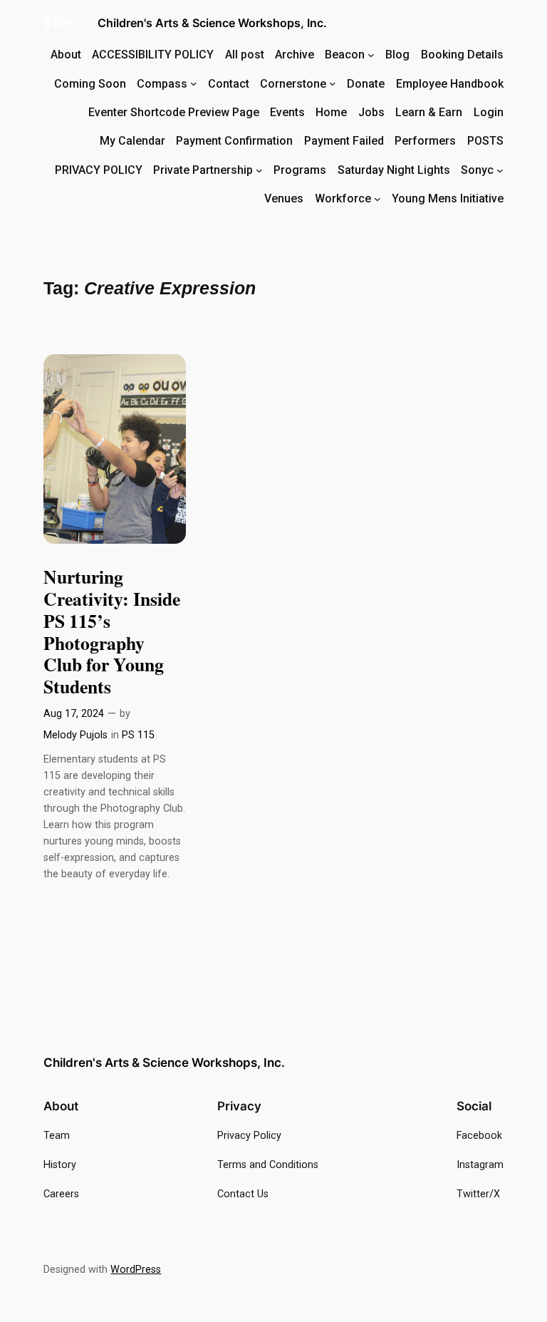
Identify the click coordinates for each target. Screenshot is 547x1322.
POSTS (485, 141)
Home (331, 112)
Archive (294, 54)
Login (489, 112)
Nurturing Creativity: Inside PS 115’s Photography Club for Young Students (111, 632)
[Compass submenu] (193, 83)
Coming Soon (90, 84)
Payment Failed (344, 141)
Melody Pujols (75, 735)
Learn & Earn (428, 112)
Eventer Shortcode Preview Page (173, 112)
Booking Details (462, 54)
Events (287, 112)
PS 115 (138, 735)
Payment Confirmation (234, 141)
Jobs (371, 112)
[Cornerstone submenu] (332, 83)
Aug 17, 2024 (73, 714)
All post (244, 54)
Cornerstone (293, 84)
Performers (425, 141)
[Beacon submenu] (371, 54)
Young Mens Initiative (448, 198)
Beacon (345, 54)
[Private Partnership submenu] (259, 169)
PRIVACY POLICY (98, 170)
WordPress (135, 1270)
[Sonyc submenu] (500, 169)
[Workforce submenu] (377, 198)
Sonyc (477, 170)
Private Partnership (203, 170)
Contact (228, 84)
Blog (397, 54)
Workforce (343, 198)
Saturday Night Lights (394, 170)
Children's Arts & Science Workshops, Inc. (212, 23)
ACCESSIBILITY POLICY (153, 54)
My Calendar (132, 141)
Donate (366, 84)
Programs (300, 170)
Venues (283, 198)
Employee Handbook (450, 84)
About (66, 54)
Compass (162, 84)
